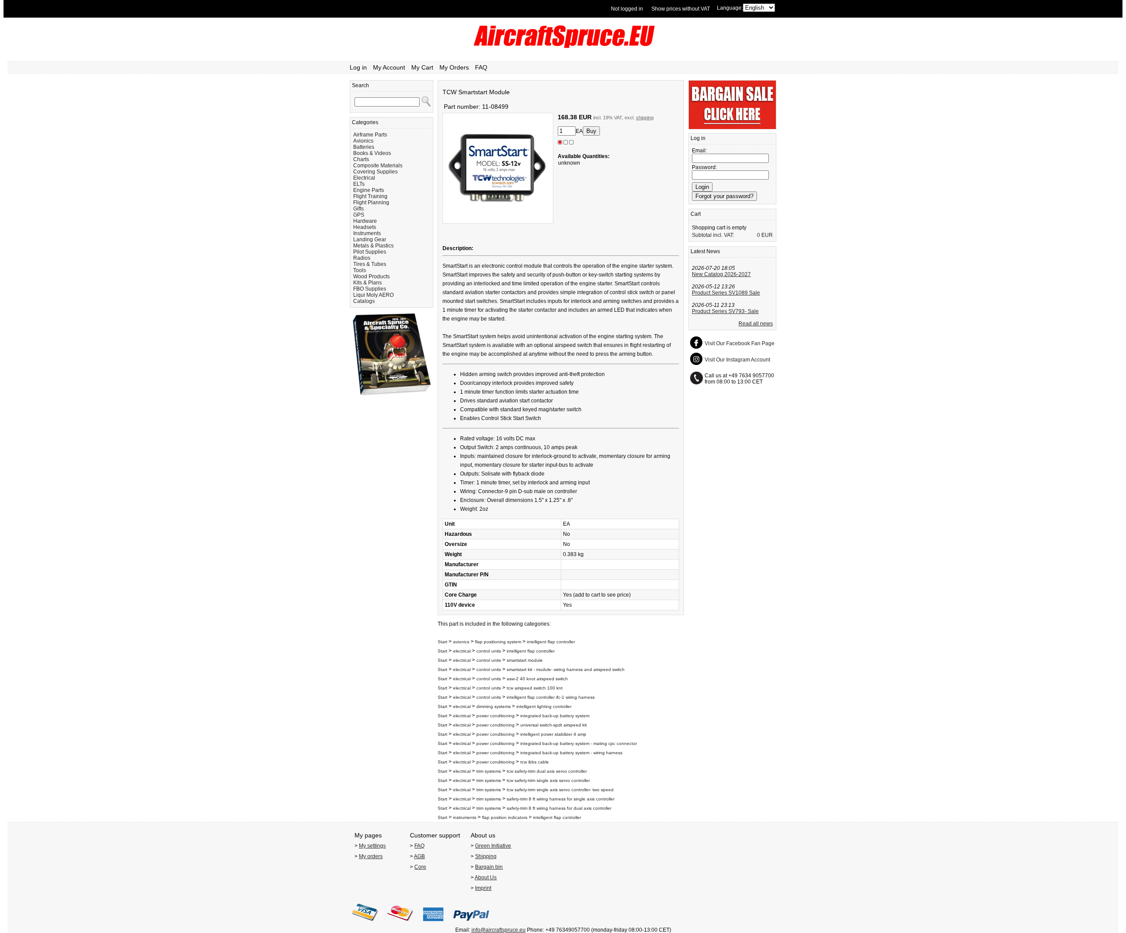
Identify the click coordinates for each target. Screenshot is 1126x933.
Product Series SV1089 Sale (726, 293)
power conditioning (495, 715)
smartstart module (525, 660)
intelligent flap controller (551, 641)
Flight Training (370, 196)
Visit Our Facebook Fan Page (740, 343)
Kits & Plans (367, 283)
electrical (462, 651)
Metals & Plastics (373, 246)
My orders (371, 856)
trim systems (488, 771)
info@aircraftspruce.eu (499, 930)
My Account (389, 67)
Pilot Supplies (369, 252)
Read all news (755, 324)
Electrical (364, 178)
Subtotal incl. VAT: (713, 235)
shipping (645, 117)
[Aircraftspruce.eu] (563, 46)
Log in (358, 67)
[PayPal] (471, 924)
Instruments (367, 233)
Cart (696, 214)
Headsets (364, 227)
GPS (358, 215)
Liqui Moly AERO (373, 295)
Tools (359, 270)
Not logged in (627, 9)
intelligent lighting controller (543, 706)
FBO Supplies (369, 289)
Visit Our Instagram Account (737, 360)
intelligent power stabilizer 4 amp (553, 734)
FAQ (481, 67)
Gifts (358, 209)
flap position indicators (504, 817)
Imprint (483, 888)
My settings (372, 846)
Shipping (486, 856)
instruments (464, 817)
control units (488, 651)
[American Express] (433, 924)
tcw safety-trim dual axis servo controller (547, 771)
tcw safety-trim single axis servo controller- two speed (560, 789)
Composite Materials (377, 165)
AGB (419, 856)
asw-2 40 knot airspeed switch (537, 678)
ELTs (359, 184)
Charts (361, 159)
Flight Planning (371, 202)
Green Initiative (493, 846)
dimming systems (493, 706)
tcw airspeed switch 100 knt (535, 688)
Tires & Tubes (369, 264)
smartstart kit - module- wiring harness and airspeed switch (566, 669)
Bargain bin (489, 867)
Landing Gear (369, 239)
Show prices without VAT (680, 9)
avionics (461, 641)
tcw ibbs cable (534, 762)
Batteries (363, 147)
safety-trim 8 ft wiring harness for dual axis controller (559, 808)
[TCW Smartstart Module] (497, 222)
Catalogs (364, 301)
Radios (361, 258)
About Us (486, 877)
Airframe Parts (370, 135)
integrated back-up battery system (554, 715)
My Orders (454, 67)
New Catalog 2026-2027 (721, 274)
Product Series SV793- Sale (725, 311)
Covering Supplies (375, 172)
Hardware (365, 221)
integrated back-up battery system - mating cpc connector (578, 743)
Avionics (363, 141)
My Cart (422, 67)
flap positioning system (498, 641)
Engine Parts (368, 190)
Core (420, 867)
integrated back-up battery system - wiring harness (571, 752)
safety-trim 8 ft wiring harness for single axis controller (560, 799)
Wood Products (371, 276)
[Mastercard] (400, 924)
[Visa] (365, 924)
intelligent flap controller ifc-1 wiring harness (551, 697)
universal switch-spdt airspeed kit (553, 725)
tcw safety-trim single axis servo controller (548, 780)
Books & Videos (372, 153)
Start (442, 641)
